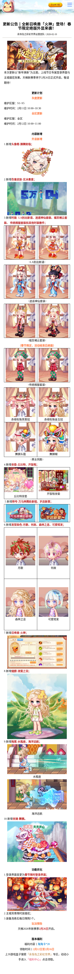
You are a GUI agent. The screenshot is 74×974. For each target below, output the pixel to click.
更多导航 (69, 4)
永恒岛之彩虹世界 (13, 6)
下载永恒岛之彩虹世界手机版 (55, 5)
